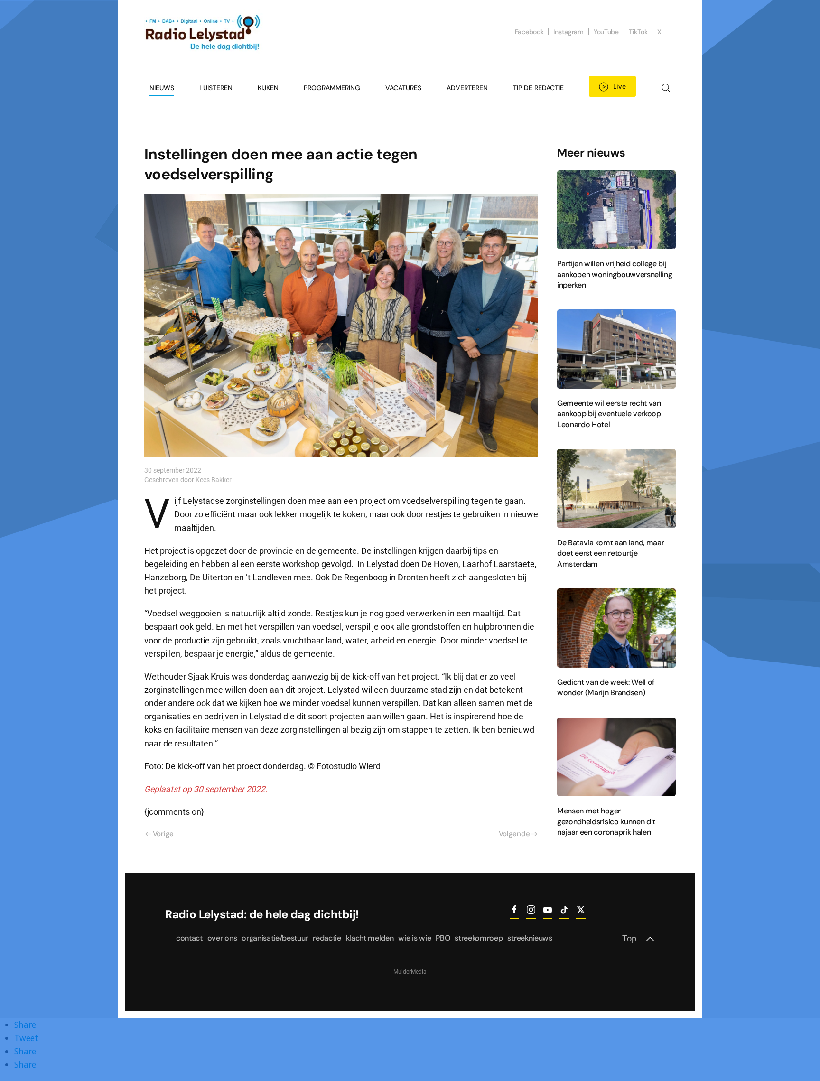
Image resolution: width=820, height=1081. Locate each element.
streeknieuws (529, 938)
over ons (222, 938)
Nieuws (161, 88)
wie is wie (414, 938)
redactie (327, 938)
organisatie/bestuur (275, 938)
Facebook (529, 32)
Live (619, 86)
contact (189, 938)
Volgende (514, 834)
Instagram (568, 32)
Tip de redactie (538, 88)
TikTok (638, 32)
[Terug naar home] (203, 31)
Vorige (163, 834)
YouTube (606, 32)
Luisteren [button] (216, 88)
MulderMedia (410, 972)
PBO (443, 938)
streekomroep (479, 938)
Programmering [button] (332, 88)
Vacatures (403, 88)
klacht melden (370, 938)
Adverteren (467, 88)
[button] (665, 88)
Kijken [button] (268, 88)
